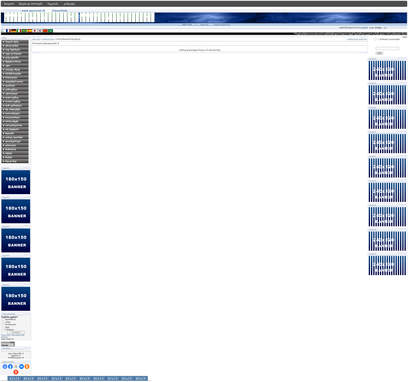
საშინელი (9, 330)
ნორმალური (10, 324)
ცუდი (7, 327)
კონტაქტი (69, 3)
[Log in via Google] (15, 366)
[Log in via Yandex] (16, 372)
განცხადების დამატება (357, 39)
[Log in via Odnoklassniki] (27, 366)
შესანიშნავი (10, 319)
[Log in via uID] (5, 366)
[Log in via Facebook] (10, 366)
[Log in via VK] (21, 366)
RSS (385, 27)
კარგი (8, 322)
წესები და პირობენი (31, 3)
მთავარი (9, 3)
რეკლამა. (53, 3)
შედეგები (5, 335)
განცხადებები (48, 39)
